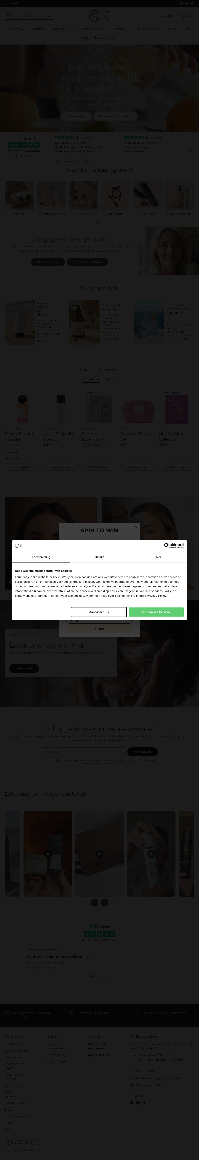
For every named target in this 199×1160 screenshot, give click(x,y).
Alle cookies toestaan (156, 612)
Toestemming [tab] (41, 557)
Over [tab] (157, 557)
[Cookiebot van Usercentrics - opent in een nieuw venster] (167, 546)
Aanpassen (96, 612)
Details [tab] (99, 557)
